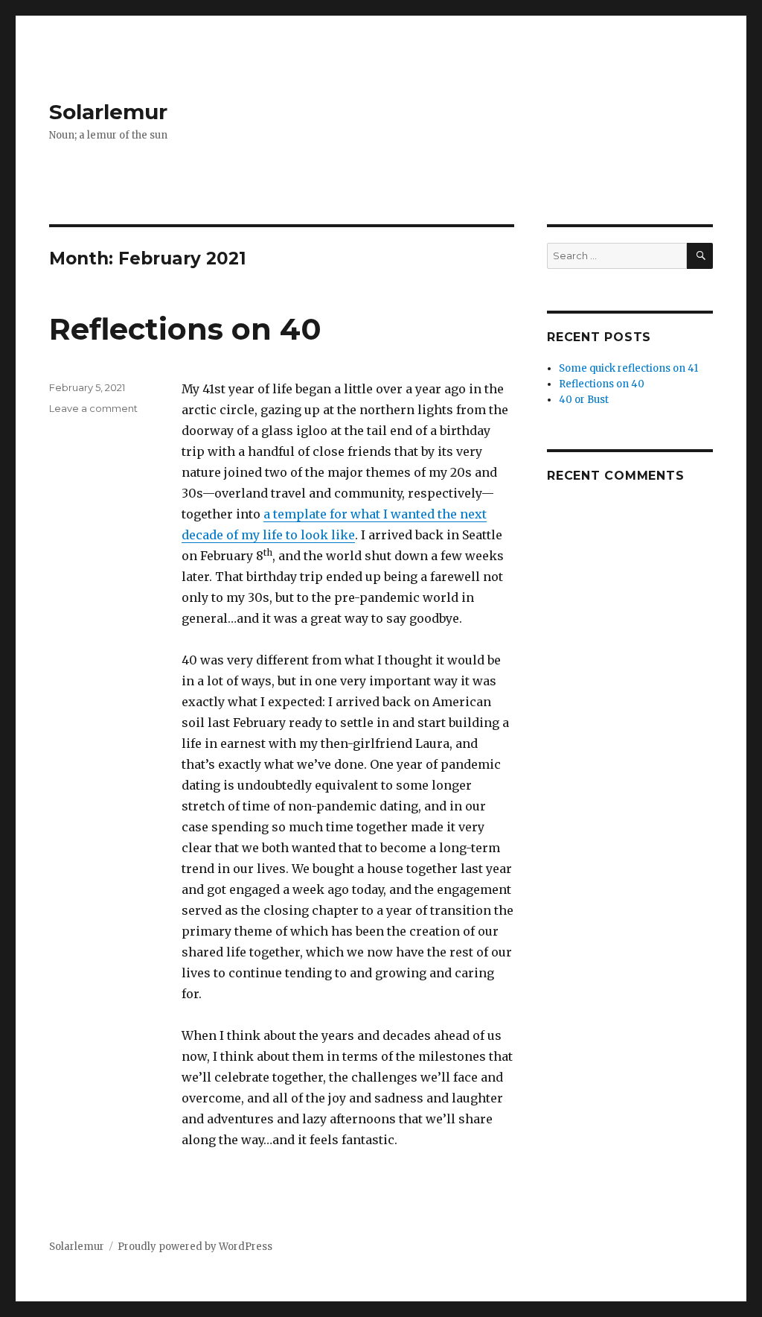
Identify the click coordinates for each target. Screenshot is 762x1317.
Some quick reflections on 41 (628, 368)
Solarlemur (108, 111)
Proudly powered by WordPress (195, 1246)
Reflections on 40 (185, 329)
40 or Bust (584, 399)
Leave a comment (93, 408)
